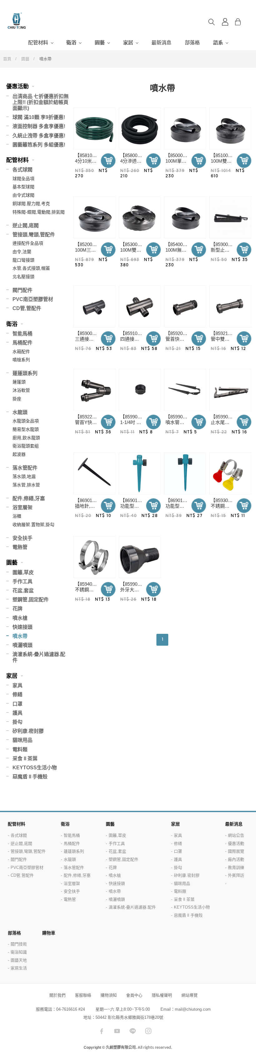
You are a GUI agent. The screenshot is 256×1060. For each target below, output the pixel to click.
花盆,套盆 (23, 590)
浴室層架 (22, 507)
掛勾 (17, 722)
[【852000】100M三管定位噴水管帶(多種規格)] (94, 217)
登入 (225, 22)
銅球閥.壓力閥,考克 (31, 203)
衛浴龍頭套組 (25, 445)
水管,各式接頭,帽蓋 (31, 268)
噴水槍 (19, 618)
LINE (132, 1031)
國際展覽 (236, 851)
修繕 (17, 694)
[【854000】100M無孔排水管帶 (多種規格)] (185, 217)
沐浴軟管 (21, 390)
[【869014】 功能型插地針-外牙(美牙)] (140, 473)
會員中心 (134, 995)
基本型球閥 (23, 186)
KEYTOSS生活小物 (34, 767)
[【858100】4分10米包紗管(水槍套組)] (94, 128)
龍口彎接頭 (23, 260)
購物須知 (109, 995)
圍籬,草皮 (23, 572)
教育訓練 (236, 867)
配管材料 (38, 42)
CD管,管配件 (26, 308)
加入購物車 (108, 160)
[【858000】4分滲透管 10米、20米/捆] (140, 128)
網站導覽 (189, 995)
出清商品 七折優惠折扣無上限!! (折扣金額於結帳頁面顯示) (40, 102)
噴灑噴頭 (22, 645)
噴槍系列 (21, 359)
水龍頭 (19, 412)
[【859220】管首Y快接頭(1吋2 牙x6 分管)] (94, 390)
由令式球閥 (23, 195)
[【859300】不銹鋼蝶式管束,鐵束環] (230, 473)
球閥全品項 (23, 178)
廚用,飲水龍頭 (26, 437)
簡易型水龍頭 (25, 429)
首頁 (7, 59)
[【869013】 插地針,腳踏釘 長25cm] (94, 473)
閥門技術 (19, 944)
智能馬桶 (22, 333)
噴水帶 (19, 636)
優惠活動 (17, 86)
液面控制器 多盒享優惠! (38, 126)
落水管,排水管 (26, 484)
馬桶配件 (22, 342)
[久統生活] (31, 20)
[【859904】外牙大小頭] (140, 557)
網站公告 (236, 835)
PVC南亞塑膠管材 (32, 299)
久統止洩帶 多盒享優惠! (38, 135)
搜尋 (211, 22)
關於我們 (57, 995)
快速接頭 (22, 627)
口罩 (17, 704)
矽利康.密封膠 (28, 731)
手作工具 (22, 581)
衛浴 (71, 42)
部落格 (192, 42)
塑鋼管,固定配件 (30, 599)
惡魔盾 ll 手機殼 (29, 776)
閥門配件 (22, 290)
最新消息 (161, 42)
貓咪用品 (22, 740)
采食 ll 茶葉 (24, 758)
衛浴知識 (19, 952)
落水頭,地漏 (24, 476)
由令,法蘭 (21, 251)
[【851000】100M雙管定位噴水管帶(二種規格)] (230, 128)
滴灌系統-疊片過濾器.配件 (38, 657)
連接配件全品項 (27, 243)
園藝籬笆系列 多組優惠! (38, 144)
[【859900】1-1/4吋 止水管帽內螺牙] (140, 390)
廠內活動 (236, 859)
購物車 (242, 22)
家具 (17, 685)
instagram (148, 1031)
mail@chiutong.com (193, 1009)
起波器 (19, 454)
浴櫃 (16, 516)
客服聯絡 (83, 995)
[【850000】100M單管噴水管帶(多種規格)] (185, 128)
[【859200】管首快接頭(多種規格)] (185, 306)
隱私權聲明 (162, 995)
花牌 (17, 608)
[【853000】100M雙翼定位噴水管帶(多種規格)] (140, 217)
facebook (101, 1031)
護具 (17, 713)
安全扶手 (22, 538)
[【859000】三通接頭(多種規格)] (94, 306)
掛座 (16, 398)
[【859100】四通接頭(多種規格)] (140, 306)
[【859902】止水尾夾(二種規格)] (230, 390)
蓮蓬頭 (19, 381)
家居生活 (19, 968)
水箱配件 (21, 351)
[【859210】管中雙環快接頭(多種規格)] (230, 306)
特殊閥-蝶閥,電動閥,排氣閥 (38, 212)
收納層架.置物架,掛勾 (33, 524)
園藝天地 (19, 960)
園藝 (100, 42)
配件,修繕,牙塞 (28, 498)
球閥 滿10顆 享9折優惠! (38, 117)
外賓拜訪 (236, 875)
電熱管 (19, 547)
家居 (128, 42)
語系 (218, 42)
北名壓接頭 (23, 276)
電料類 (19, 749)
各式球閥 (22, 169)
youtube (117, 1031)
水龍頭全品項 (25, 420)
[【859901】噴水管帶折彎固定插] (185, 390)
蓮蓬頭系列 (24, 373)
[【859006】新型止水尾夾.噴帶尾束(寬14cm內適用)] (230, 217)
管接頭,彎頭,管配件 (33, 234)
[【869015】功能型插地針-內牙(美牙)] (185, 473)
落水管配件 (24, 468)
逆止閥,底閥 (25, 225)
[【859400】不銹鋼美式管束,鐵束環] (94, 557)
